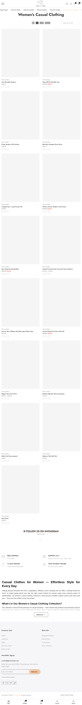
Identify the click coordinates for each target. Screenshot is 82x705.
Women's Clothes (55, 10)
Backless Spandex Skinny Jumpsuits (53, 394)
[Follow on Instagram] (7, 683)
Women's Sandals (28, 10)
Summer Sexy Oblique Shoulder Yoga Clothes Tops (17, 331)
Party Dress (5, 518)
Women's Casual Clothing (70, 10)
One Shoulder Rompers (9, 82)
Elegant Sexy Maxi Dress (9, 394)
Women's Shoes (15, 10)
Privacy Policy (46, 642)
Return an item (6, 649)
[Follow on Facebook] (3, 683)
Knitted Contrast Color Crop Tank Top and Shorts (57, 269)
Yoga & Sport (4, 10)
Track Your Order (7, 646)
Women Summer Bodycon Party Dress (54, 207)
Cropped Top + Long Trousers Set (12, 207)
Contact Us (5, 639)
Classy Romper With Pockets (10, 144)
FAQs (3, 642)
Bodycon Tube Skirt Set (49, 456)
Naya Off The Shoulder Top (50, 82)
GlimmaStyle (5, 80)
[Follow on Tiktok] (15, 683)
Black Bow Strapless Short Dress (52, 144)
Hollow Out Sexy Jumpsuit (10, 456)
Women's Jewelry (42, 10)
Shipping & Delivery (48, 636)
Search (4, 636)
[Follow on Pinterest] (11, 683)
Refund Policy (46, 639)
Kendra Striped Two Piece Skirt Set (53, 331)
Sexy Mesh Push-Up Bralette (10, 269)
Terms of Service (47, 646)
